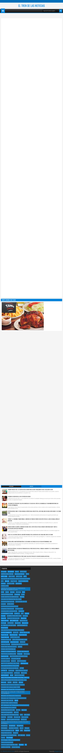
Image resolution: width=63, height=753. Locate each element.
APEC (27, 574)
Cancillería (18, 583)
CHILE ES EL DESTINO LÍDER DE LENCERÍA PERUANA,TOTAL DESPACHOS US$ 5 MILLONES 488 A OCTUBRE (30, 534)
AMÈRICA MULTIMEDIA (7, 574)
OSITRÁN (9, 717)
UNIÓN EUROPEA (5, 747)
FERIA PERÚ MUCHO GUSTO (8, 646)
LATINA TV (4, 670)
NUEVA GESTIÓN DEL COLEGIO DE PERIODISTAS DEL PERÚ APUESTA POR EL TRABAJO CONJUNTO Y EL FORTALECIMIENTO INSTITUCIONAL (33, 549)
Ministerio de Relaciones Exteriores (11, 695)
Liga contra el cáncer (21, 670)
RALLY (21, 728)
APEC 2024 (4, 576)
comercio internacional (7, 601)
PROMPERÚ (12, 725)
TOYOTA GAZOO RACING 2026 (9, 744)
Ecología (3, 623)
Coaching (17, 594)
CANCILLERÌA (4, 586)
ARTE (25, 576)
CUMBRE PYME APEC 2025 (14, 616)
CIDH (2, 592)
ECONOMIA (10, 623)
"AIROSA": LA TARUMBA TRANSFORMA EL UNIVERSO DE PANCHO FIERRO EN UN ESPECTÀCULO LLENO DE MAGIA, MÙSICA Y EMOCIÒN (34, 520)
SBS (21, 730)
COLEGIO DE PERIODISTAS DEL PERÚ (11, 599)
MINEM (9, 682)
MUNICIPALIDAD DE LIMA (8, 710)
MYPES (18, 710)
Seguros (15, 733)
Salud (17, 730)
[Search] (60, 10)
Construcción (19, 608)
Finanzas (19, 654)
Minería (21, 682)
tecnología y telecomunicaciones (10, 740)
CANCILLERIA (10, 583)
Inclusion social (5, 661)
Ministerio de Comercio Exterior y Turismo (12, 684)
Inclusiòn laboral (15, 658)
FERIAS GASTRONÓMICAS (8, 649)
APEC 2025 (12, 576)
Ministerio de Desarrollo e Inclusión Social (12, 689)
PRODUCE (23, 719)
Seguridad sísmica (6, 733)
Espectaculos (13, 635)
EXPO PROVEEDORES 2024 (19, 639)
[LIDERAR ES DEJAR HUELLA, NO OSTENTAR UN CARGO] (4, 498)
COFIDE (22, 597)
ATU (2, 581)
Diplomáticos (23, 620)
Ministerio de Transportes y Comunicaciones (13, 698)
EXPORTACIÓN (5, 642)
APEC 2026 (19, 576)
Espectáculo (4, 635)
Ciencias (18, 592)
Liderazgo (11, 670)
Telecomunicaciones (7, 742)
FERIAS (20, 646)
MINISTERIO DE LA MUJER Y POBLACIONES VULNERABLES (13, 692)
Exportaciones (14, 642)
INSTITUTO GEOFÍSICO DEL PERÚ (10, 663)
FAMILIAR (22, 642)
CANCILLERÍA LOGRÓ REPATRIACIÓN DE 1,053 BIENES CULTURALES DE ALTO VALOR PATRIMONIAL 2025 (30, 541)
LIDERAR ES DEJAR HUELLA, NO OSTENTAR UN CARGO (19, 496)
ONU (21, 714)
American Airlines (19, 574)
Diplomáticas (4, 620)
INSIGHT (13, 661)
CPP (22, 613)
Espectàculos (5, 637)
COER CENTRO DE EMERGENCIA (9, 597)
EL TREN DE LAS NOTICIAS (31, 5)
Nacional (24, 710)
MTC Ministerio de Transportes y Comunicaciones (15, 705)
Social (28, 735)
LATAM (22, 668)
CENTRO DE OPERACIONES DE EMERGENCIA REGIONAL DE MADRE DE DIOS (13, 589)
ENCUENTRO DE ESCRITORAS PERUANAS (12, 630)
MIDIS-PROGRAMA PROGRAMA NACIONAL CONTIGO (15, 677)
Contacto (21, 611)
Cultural (3, 616)
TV (25, 744)
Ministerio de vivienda (7, 700)
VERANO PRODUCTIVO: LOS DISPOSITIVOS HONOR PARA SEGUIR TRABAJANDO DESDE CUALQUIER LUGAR (30, 489)
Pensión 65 (17, 717)
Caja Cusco (14, 581)
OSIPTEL (3, 717)
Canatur (3, 583)
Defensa (25, 616)
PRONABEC (4, 728)
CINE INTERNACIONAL (7, 594)
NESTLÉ (16, 712)
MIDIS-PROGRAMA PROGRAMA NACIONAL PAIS (13, 680)
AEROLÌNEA (23, 571)
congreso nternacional (7, 608)
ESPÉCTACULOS (14, 637)
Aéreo (17, 571)
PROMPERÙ (20, 725)
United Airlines (16, 747)
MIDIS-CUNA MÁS (19, 675)
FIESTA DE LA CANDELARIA (8, 654)
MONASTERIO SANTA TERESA (9, 703)
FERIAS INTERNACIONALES (8, 651)
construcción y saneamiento (9, 611)
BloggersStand (58, 751)
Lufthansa (17, 673)
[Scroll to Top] (60, 750)
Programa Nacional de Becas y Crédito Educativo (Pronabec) (14, 722)
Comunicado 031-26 (21, 601)
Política (3, 719)
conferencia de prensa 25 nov (9, 606)
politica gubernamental (13, 719)
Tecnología (9, 737)
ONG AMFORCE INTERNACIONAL (10, 714)
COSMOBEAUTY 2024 (7, 613)
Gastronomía (4, 656)
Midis (11, 675)
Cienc (7, 592)
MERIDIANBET (5, 675)
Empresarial (4, 627)
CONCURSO (10, 604)
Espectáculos (23, 635)
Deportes (23, 618)
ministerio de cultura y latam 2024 (10, 687)
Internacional (24, 663)
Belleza (7, 581)
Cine (23, 592)
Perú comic (25, 717)
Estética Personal (6, 639)
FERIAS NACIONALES (23, 651)
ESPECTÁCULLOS (24, 632)
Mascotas (24, 673)
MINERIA (15, 682)
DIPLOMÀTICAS (14, 620)
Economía (18, 623)
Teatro (3, 737)
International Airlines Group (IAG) (10, 665)
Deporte (3, 618)
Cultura (27, 613)
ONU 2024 (27, 714)
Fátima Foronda (5, 644)
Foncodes (26, 654)
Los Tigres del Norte (7, 673)
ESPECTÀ (15, 632)
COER (22, 594)
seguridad (27, 730)
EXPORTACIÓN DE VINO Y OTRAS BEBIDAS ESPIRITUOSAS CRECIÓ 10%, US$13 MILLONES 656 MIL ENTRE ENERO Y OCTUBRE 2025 (34, 512)
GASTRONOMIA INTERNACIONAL (18, 656)
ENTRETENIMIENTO (6, 632)
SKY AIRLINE (21, 735)
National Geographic (6, 712)
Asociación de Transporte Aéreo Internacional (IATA (15, 578)
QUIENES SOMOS (13, 728)
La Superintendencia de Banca (9, 668)
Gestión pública (5, 658)
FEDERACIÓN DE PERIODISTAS (19, 644)
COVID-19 (17, 613)
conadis (3, 604)
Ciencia (12, 592)
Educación (25, 623)
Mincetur (3, 682)
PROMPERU (4, 725)
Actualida (3, 571)
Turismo (21, 744)
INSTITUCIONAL (21, 661)
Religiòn (27, 728)
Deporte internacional (13, 618)
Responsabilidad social (7, 730)
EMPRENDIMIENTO (22, 625)
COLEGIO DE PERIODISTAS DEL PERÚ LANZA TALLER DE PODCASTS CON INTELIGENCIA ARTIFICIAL (28, 556)
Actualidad (11, 571)
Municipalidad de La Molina (8, 707)
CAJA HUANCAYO (23, 581)
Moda (16, 700)
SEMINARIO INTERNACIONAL (8, 735)
